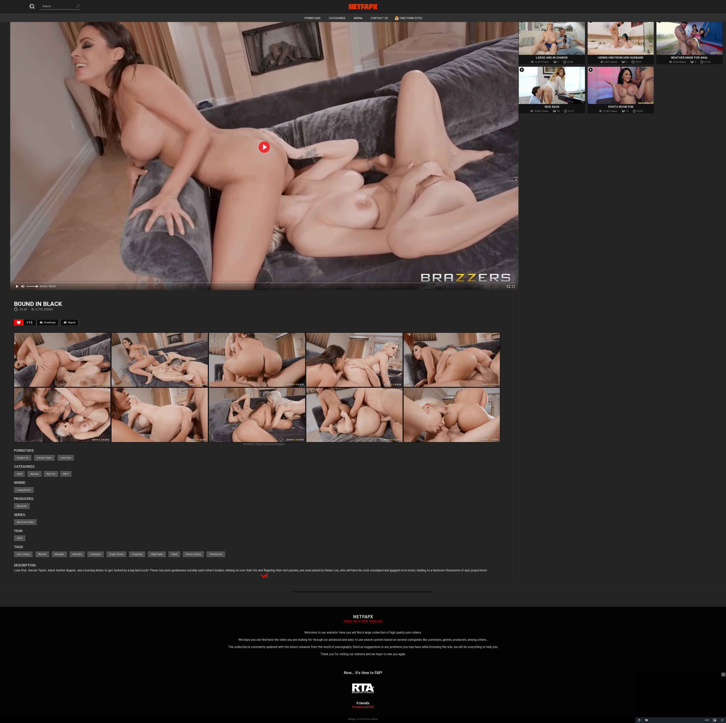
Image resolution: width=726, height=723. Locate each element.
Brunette (77, 554)
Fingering (137, 554)
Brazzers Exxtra (25, 522)
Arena (358, 18)
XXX (371, 707)
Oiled (174, 554)
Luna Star (65, 457)
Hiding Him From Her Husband (620, 57)
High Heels (157, 554)
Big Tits (51, 473)
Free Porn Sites (411, 18)
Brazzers (22, 506)
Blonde (42, 554)
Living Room (24, 490)
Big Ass (34, 473)
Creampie (95, 554)
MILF (65, 473)
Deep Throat (116, 554)
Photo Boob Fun (620, 107)
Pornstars (312, 18)
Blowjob (59, 554)
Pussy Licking (193, 554)
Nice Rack (552, 107)
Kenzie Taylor (44, 457)
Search (32, 6)
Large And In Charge (552, 57)
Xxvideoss (359, 707)
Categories (337, 18)
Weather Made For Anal (689, 57)
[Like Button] (18, 323)
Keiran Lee (22, 457)
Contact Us (379, 18)
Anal (19, 473)
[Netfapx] (363, 6)
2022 (19, 538)
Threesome (215, 554)
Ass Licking (23, 554)
